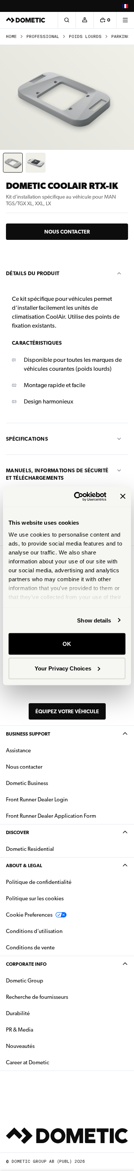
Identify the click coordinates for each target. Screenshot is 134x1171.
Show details (94, 620)
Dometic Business (50, 782)
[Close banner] (122, 496)
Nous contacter (67, 232)
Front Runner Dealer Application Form (51, 816)
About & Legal (24, 865)
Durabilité (18, 1013)
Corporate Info (26, 964)
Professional (42, 37)
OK (67, 644)
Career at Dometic (51, 1062)
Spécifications (27, 439)
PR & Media (43, 1029)
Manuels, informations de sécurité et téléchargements (57, 474)
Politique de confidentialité (38, 882)
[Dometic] (25, 20)
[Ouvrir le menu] (125, 20)
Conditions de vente (54, 947)
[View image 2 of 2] (35, 163)
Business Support (28, 734)
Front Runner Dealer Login (37, 799)
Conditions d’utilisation (34, 931)
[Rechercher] (67, 20)
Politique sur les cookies (35, 898)
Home (11, 37)
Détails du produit (32, 273)
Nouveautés (44, 1045)
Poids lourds (85, 37)
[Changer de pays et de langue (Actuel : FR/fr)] (125, 6)
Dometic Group (48, 980)
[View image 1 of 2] (13, 163)
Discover (17, 832)
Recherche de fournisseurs (37, 997)
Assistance (18, 750)
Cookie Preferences (29, 914)
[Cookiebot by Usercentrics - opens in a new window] (78, 496)
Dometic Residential (53, 848)
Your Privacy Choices (63, 668)
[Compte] (84, 20)
